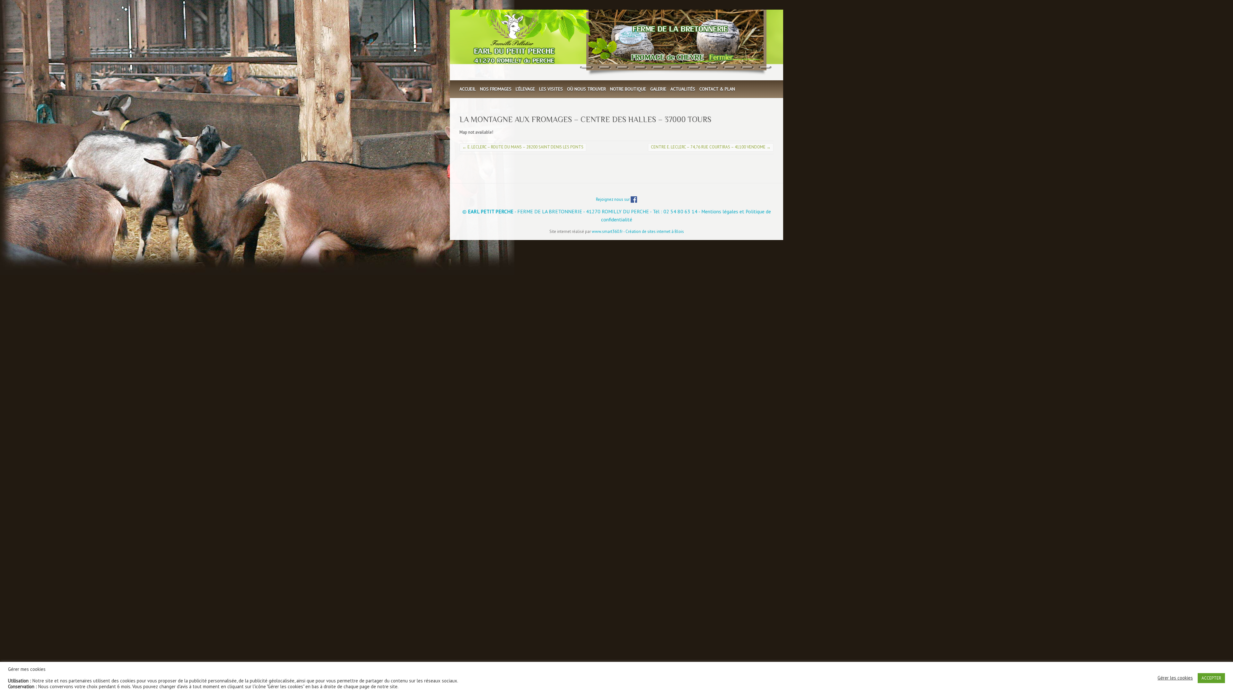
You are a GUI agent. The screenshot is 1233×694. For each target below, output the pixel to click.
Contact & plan (717, 89)
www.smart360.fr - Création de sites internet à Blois (638, 231)
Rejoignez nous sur (613, 199)
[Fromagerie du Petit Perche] (615, 45)
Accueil (467, 89)
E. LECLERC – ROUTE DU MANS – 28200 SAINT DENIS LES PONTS (522, 147)
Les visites (551, 89)
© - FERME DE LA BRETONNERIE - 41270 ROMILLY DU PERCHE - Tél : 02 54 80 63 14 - (581, 211)
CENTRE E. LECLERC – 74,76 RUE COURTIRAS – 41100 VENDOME (711, 147)
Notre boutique (628, 89)
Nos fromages (496, 89)
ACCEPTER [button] (1211, 678)
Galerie (658, 89)
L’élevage (525, 89)
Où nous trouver (586, 89)
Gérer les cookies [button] (1175, 678)
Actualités (682, 89)
